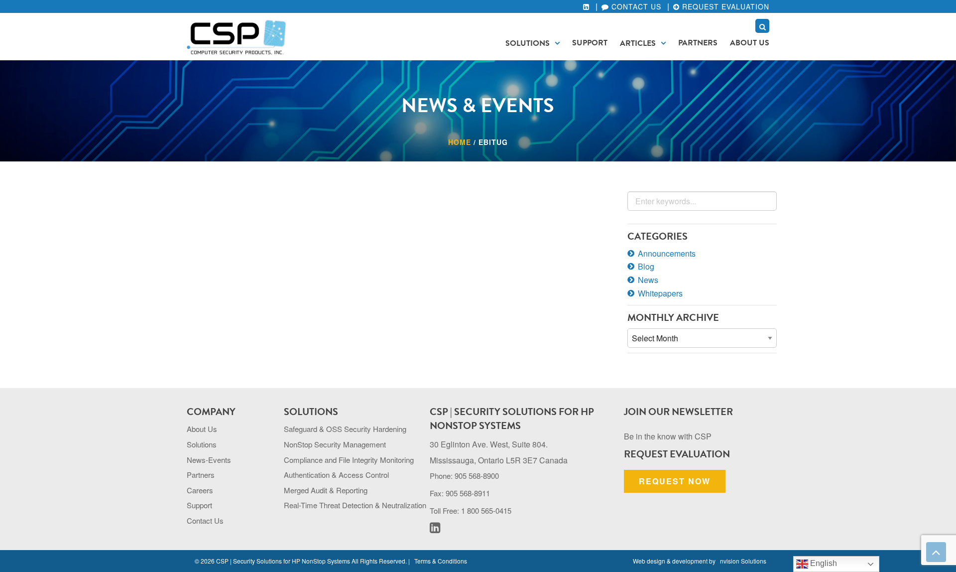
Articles (638, 43)
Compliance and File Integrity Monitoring (349, 459)
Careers (200, 490)
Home (459, 142)
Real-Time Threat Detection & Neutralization (355, 505)
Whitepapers (660, 293)
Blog (646, 266)
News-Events (209, 459)
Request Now (675, 481)
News (648, 280)
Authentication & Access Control (336, 474)
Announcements (667, 253)
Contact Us (635, 6)
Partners (697, 43)
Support (589, 43)
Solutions (527, 43)
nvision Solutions (743, 561)
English (822, 563)
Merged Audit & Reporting (325, 490)
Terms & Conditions (440, 561)
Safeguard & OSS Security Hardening (345, 429)
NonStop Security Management (335, 444)
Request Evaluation (724, 6)
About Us (749, 43)
